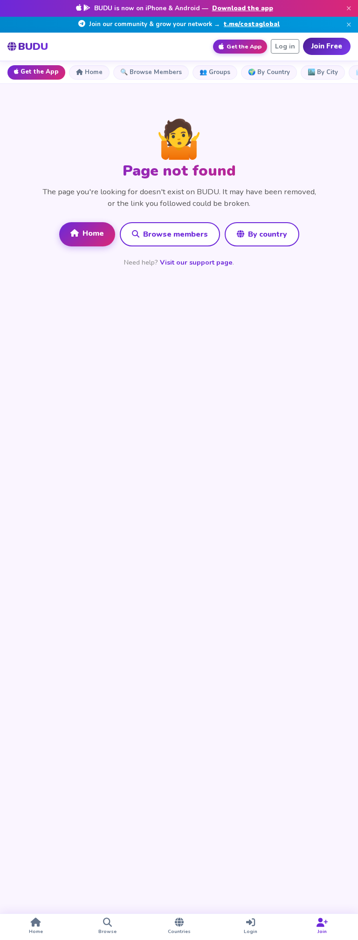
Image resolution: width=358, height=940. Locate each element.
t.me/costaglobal (252, 24)
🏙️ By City (323, 72)
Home (94, 72)
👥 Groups (215, 72)
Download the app (242, 8)
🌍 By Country (269, 72)
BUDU (33, 46)
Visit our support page (196, 262)
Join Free (326, 46)
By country (266, 234)
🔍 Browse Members (151, 72)
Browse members (174, 234)
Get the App (40, 72)
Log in (285, 46)
